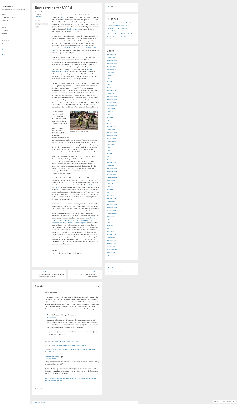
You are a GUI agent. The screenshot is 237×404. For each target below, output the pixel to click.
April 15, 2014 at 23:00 (50, 358)
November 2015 (112, 135)
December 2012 (112, 240)
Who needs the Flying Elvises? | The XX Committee (69, 345)
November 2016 (112, 99)
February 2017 (111, 90)
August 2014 (111, 180)
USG (3, 43)
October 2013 (111, 210)
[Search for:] (15, 49)
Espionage (5, 20)
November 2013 (112, 207)
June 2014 (110, 186)
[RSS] (4, 54)
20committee (39, 16)
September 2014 (112, 177)
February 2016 (111, 126)
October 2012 (111, 246)
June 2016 (110, 114)
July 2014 (110, 183)
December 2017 (112, 60)
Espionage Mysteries (8, 24)
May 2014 (110, 189)
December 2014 (112, 168)
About (4, 14)
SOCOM (63, 17)
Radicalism (5, 30)
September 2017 (112, 69)
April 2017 (110, 84)
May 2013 (110, 225)
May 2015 (110, 153)
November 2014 (112, 171)
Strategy (4, 33)
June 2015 (110, 150)
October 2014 (111, 174)
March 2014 (110, 195)
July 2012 (110, 255)
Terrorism (5, 37)
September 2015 (112, 141)
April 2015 (110, 156)
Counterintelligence (8, 17)
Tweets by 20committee (114, 271)
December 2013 (112, 204)
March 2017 (110, 87)
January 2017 (111, 93)
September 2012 (112, 249)
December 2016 (112, 96)
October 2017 (111, 66)
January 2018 (111, 57)
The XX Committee (7, 7)
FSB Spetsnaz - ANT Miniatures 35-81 (65, 341)
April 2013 (110, 228)
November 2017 (112, 63)
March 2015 (110, 159)
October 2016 (111, 102)
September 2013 (112, 213)
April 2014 (110, 192)
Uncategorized (6, 40)
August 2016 (111, 108)
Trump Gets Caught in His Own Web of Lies (120, 22)
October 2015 (111, 138)
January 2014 (111, 201)
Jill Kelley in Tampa (72, 29)
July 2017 (110, 75)
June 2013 (110, 222)
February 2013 (111, 234)
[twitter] (2, 54)
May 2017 (110, 81)
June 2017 (110, 78)
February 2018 (111, 54)
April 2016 (110, 120)
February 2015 (111, 162)
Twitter (110, 267)
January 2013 (111, 237)
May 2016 (110, 117)
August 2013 (111, 216)
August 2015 (111, 144)
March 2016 (110, 123)
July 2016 (110, 111)
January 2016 (111, 129)
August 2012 (111, 252)
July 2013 (110, 219)
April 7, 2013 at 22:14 (52, 317)
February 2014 (111, 198)
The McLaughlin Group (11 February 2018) (119, 33)
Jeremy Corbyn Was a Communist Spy (118, 25)
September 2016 (112, 105)
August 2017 (111, 72)
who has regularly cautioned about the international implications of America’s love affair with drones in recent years (73, 220)
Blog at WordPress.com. (40, 402)
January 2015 (111, 165)
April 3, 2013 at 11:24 (50, 294)
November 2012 (112, 243)
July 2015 (110, 147)
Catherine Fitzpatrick (52, 357)
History (4, 27)
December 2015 (112, 132)
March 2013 (110, 231)
